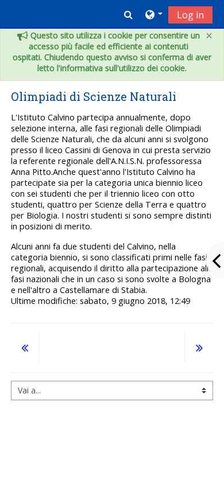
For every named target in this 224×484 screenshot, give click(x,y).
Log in (190, 15)
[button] (128, 14)
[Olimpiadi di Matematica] (25, 349)
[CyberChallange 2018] (198, 349)
